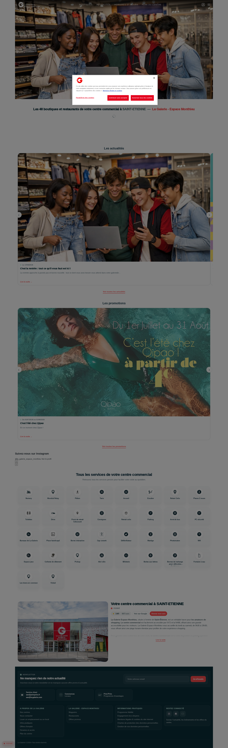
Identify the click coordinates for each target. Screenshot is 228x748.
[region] (115, 90)
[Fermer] (154, 78)
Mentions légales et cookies (112, 90)
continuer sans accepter (118, 98)
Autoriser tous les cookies (142, 98)
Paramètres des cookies (85, 97)
